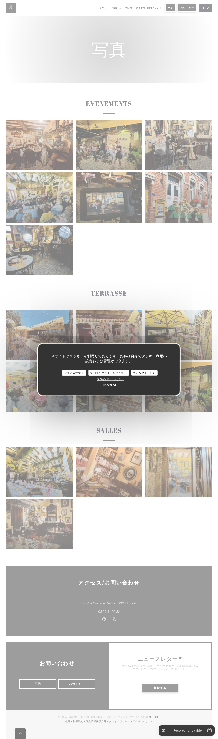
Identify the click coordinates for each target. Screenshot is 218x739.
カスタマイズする (144, 372)
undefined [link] (109, 385)
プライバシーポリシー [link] (110, 379)
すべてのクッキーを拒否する (108, 372)
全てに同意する (74, 372)
